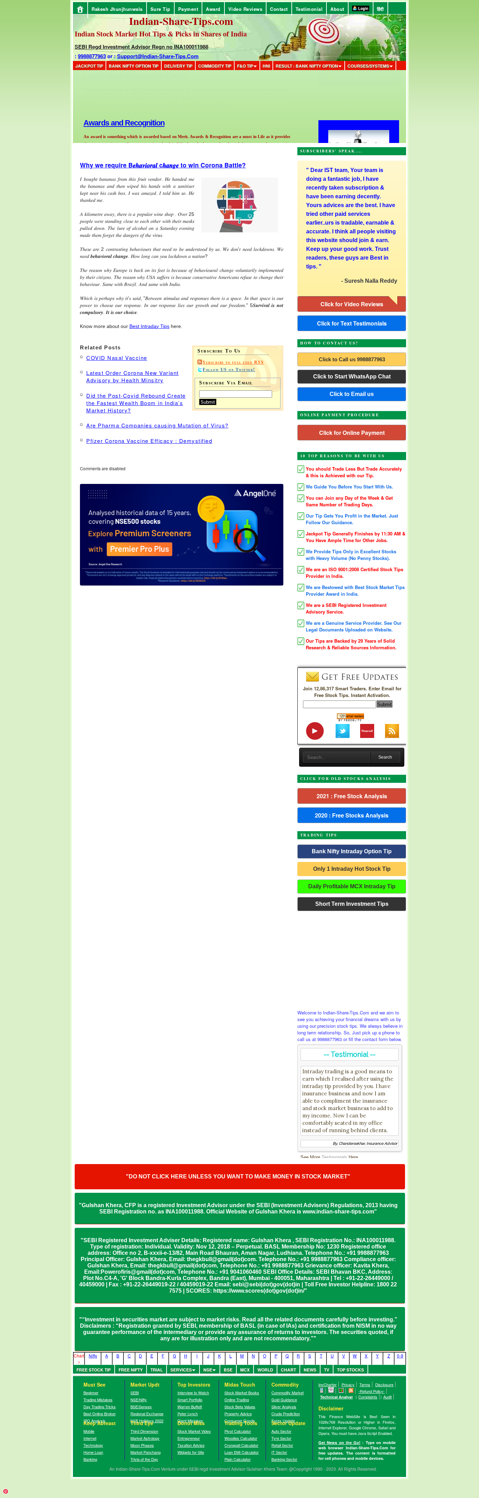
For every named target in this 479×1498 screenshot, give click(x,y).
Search (385, 757)
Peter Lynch (187, 1413)
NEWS (310, 1370)
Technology (93, 1445)
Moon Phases (142, 1445)
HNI (266, 66)
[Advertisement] (351, 958)
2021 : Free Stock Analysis (352, 796)
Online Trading (236, 1399)
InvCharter (327, 1384)
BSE (228, 1370)
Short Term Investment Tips (352, 904)
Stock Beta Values (239, 1406)
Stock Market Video (194, 1431)
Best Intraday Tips (149, 326)
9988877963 (92, 56)
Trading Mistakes (98, 1399)
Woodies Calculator (240, 1438)
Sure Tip (160, 9)
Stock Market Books (241, 1392)
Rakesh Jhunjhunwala (117, 9)
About (337, 9)
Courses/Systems (368, 66)
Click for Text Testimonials (352, 323)
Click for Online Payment (352, 433)
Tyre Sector (281, 1438)
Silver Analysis (283, 1406)
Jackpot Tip (89, 66)
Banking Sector (284, 1459)
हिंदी (380, 9)
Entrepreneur (188, 1438)
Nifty (93, 1356)
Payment (188, 9)
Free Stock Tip (93, 1370)
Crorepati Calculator (241, 1445)
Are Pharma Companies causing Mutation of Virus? (157, 425)
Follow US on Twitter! (229, 369)
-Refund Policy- (371, 1391)
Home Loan (93, 1452)
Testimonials (334, 1157)
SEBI (134, 1392)
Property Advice (238, 1413)
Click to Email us (352, 394)
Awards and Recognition (123, 76)
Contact (279, 9)
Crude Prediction (285, 1413)
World (265, 1370)
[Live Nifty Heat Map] (341, 1391)
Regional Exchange (146, 1413)
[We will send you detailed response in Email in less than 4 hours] (331, 1391)
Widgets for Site (190, 1452)
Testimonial (309, 9)
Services (181, 1370)
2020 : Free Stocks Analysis (352, 815)
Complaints (367, 1397)
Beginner (91, 1392)
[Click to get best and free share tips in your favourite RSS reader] (351, 1391)
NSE (207, 1370)
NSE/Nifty (138, 1399)
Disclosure (384, 1384)
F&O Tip (245, 66)
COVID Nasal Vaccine (116, 357)
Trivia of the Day (144, 1459)
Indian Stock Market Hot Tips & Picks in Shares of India (161, 34)
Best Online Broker (99, 1413)
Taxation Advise (190, 1445)
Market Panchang (145, 1452)
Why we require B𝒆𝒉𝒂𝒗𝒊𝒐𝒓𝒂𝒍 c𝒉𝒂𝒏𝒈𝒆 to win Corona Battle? (163, 164)
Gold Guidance (284, 1399)
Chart (288, 1370)
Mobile (88, 1431)
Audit (387, 1397)
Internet (89, 1438)
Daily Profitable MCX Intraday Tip (352, 886)
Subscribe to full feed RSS (233, 362)
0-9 (400, 1356)
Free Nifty (131, 1370)
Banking (90, 1459)
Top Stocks (350, 1370)
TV (326, 1370)
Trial (156, 1370)
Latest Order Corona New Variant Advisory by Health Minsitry (132, 376)
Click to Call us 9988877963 (352, 359)
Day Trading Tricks (99, 1406)
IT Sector (279, 1452)
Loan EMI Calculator (241, 1452)
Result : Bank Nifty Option (307, 66)
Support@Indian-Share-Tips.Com (157, 56)
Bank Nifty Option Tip (133, 66)
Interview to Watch (193, 1392)
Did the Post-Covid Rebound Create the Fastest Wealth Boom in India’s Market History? (136, 403)
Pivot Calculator (237, 1431)
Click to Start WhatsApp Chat (352, 376)
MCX (245, 1370)
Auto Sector (281, 1431)
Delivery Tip (178, 66)
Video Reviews (245, 9)
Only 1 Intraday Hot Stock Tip (352, 869)
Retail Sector (282, 1445)
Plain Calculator (237, 1459)
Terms (364, 1384)
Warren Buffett (189, 1406)
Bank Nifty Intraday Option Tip (352, 851)
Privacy (348, 1384)
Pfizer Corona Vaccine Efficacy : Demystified (149, 440)
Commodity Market (287, 1392)
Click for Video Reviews (352, 304)
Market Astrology (145, 1438)
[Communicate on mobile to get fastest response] (321, 1391)
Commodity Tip (214, 66)
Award (213, 9)
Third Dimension (144, 1431)
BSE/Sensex (141, 1406)
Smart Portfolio (189, 1399)
